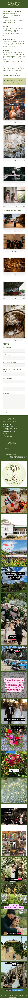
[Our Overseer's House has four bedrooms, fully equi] (14, 527)
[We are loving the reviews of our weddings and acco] (14, 790)
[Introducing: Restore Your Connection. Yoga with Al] (14, 474)
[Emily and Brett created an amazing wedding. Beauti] (14, 896)
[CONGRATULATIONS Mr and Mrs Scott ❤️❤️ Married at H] (14, 817)
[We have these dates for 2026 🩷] (14, 579)
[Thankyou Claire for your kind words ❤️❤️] (14, 685)
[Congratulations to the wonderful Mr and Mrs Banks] (14, 711)
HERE (19, 211)
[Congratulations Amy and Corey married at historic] (14, 975)
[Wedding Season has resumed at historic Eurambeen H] (14, 948)
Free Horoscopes (6, 448)
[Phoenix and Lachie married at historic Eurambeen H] (14, 632)
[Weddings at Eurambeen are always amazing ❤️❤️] (14, 869)
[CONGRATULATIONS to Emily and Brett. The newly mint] (14, 922)
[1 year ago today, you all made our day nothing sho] (14, 606)
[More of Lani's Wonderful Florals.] (14, 738)
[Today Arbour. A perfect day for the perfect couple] (14, 764)
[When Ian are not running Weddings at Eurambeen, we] (14, 843)
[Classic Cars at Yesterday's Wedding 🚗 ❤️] (14, 658)
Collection (18, 70)
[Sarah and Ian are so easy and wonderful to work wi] (14, 553)
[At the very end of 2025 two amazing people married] (14, 500)
